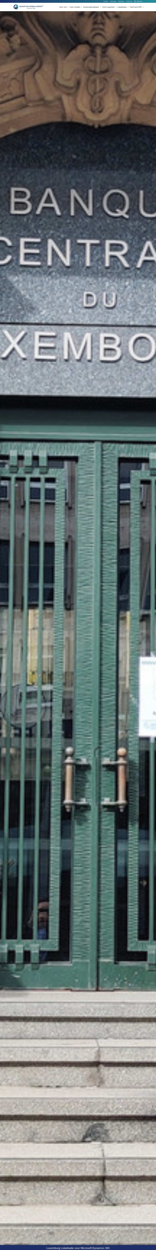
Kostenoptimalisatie (91, 7)
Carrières (105, 1)
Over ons (63, 7)
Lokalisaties (122, 7)
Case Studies (75, 7)
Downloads (121, 1)
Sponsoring (113, 1)
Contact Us (129, 1)
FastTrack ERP (136, 7)
